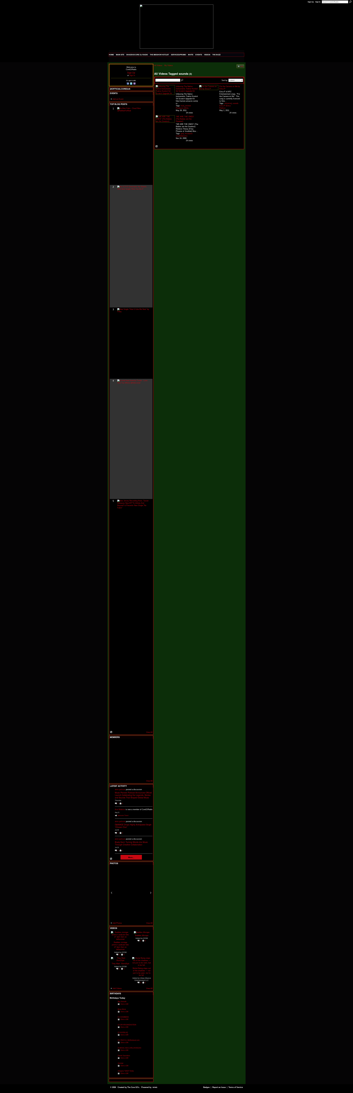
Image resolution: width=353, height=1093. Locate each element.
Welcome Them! (123, 815)
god (182, 134)
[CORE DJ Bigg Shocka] (113, 751)
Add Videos (117, 988)
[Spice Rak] (113, 759)
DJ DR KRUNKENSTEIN (127, 1025)
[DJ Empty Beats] (140, 751)
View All (149, 732)
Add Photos (117, 923)
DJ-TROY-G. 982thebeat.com (129, 1040)
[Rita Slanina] (113, 766)
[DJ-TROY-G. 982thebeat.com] (113, 1044)
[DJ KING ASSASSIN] (147, 751)
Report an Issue (219, 1087)
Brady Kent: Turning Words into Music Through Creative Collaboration (131, 843)
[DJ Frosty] (120, 744)
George (120, 1063)
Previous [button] (111, 892)
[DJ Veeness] (147, 744)
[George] (113, 1067)
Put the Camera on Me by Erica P (229, 87)
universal (228, 103)
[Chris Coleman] (133, 744)
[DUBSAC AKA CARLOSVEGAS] (113, 1052)
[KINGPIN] (120, 766)
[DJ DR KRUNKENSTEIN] (113, 1029)
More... (131, 857)
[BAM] (133, 773)
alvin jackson (120, 789)
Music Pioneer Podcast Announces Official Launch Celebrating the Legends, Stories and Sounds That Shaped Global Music (133, 795)
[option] (131, 892)
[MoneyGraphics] (140, 766)
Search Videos (182, 80)
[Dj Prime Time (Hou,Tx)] (120, 773)
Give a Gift (124, 1004)
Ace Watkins (120, 809)
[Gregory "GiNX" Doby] (113, 1075)
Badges (206, 1087)
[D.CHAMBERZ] (113, 1021)
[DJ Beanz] (120, 751)
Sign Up (311, 2)
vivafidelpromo (181, 136)
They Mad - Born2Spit (120, 963)
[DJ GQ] (140, 773)
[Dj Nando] (140, 759)
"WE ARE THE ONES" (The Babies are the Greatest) (185, 118)
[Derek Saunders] (113, 1060)
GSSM (124, 952)
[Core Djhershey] (147, 773)
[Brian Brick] (113, 1013)
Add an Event (118, 99)
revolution (188, 134)
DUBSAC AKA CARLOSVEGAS (129, 1048)
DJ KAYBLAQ (123, 1032)
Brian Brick (122, 1009)
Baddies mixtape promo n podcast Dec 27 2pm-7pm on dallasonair (120, 946)
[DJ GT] (133, 759)
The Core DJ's (133, 1087)
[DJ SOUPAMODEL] (126, 773)
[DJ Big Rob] (113, 773)
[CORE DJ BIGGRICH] (133, 751)
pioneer (188, 106)
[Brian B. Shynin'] (126, 759)
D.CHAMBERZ (123, 1017)
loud (182, 106)
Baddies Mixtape (141, 935)
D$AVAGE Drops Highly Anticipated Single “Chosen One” (133, 825)
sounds (235, 103)
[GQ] (120, 759)
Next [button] (150, 892)
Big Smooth (122, 1001)
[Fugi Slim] (126, 744)
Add (241, 66)
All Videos (158, 65)
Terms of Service (235, 1087)
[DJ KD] (126, 751)
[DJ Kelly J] (113, 744)
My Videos (168, 65)
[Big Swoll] (140, 744)
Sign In (317, 2)
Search (350, 2)
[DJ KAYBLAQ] (113, 1037)
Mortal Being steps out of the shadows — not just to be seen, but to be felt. (142, 971)
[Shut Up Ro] (147, 766)
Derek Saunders (124, 1055)
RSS (111, 732)
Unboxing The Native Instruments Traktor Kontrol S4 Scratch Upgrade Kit (187, 88)
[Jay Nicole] (126, 766)
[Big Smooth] (113, 1006)
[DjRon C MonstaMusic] (133, 766)
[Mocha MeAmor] (147, 759)
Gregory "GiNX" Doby (126, 1071)
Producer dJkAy (182, 108)
